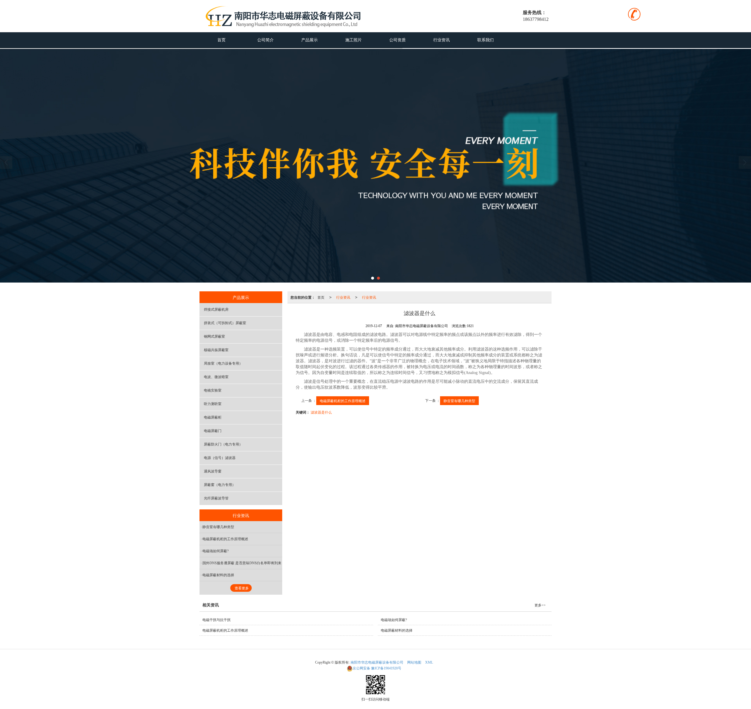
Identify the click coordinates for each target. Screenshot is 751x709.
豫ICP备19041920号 (377, 668)
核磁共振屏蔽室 (216, 350)
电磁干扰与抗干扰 (216, 620)
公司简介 (265, 40)
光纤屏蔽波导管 (216, 498)
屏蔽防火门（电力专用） (223, 444)
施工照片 (353, 40)
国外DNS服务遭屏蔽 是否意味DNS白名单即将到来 (241, 563)
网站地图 (414, 662)
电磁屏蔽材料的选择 (218, 575)
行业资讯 (441, 40)
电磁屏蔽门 (212, 431)
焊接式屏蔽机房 (216, 309)
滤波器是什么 (321, 411)
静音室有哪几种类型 (459, 400)
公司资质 (397, 40)
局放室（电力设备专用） (223, 363)
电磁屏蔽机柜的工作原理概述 (343, 400)
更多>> (540, 605)
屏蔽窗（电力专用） (220, 485)
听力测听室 (212, 404)
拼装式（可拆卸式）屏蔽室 (225, 323)
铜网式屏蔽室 (214, 336)
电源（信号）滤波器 (220, 458)
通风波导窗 (212, 471)
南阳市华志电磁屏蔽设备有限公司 (377, 662)
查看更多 (242, 588)
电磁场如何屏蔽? (215, 551)
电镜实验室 (212, 390)
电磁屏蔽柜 (212, 417)
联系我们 (485, 40)
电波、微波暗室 (216, 377)
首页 (221, 40)
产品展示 (309, 40)
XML (429, 662)
